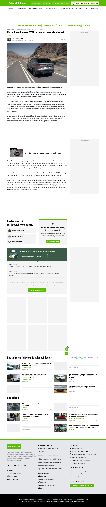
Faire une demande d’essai (80, 451)
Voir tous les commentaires (37, 290)
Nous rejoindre (13, 479)
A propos (10, 470)
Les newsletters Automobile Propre (50, 459)
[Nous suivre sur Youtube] (15, 465)
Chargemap (43, 488)
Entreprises (94, 8)
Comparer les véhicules (79, 457)
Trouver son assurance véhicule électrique (84, 454)
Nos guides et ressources (47, 465)
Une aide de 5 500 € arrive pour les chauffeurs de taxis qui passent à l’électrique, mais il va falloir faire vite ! (83, 375)
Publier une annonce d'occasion (81, 460)
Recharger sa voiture (66, 8)
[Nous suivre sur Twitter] (11, 465)
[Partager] (66, 39)
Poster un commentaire (28, 256)
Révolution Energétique (47, 479)
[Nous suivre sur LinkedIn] (25, 465)
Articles (14, 29)
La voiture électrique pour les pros (80, 477)
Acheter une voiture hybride (78, 474)
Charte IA (66, 499)
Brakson (81, 501)
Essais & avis (22, 8)
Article (79, 357)
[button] (37, 277)
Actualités (11, 8)
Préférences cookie (38, 499)
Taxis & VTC (73, 379)
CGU (87, 499)
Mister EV (43, 482)
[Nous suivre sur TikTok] (21, 465)
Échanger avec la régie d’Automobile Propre (81, 485)
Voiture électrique (27, 367)
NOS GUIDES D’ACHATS (76, 467)
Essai (84, 357)
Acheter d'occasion (81, 8)
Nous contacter (13, 476)
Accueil (9, 29)
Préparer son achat (51, 8)
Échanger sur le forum (78, 463)
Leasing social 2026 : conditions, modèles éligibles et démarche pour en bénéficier (83, 415)
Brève (97, 357)
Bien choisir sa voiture (35, 8)
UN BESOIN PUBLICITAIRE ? (77, 481)
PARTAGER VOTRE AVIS (45, 445)
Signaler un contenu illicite (77, 499)
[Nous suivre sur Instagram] (18, 465)
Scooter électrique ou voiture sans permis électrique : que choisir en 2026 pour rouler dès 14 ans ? (84, 426)
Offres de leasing (77, 448)
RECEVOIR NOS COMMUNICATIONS (48, 456)
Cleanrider (43, 476)
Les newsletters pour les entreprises (50, 462)
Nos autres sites (43, 473)
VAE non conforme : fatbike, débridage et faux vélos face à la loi (36, 404)
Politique (9, 35)
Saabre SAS (63, 501)
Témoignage (90, 357)
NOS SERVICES (74, 445)
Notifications (48, 499)
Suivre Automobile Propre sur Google (52, 468)
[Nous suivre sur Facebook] (8, 465)
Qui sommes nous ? (15, 473)
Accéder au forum (41, 256)
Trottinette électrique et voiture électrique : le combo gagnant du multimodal (35, 415)
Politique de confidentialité (25, 499)
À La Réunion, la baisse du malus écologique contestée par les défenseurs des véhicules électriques (34, 375)
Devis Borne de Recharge (48, 485)
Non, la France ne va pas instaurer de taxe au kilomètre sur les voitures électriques (82, 387)
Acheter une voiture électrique (77, 418)
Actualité (25, 407)
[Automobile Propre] (17, 3)
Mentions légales (57, 499)
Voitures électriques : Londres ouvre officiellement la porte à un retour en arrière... (36, 364)
